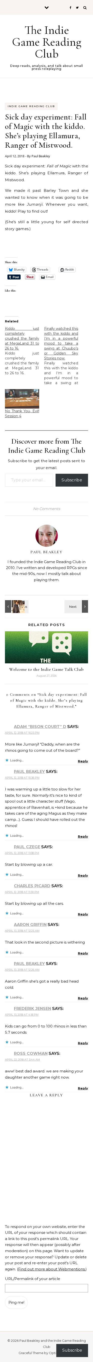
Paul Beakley (40, 156)
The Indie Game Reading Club (46, 42)
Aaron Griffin (30, 924)
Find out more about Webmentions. (52, 1269)
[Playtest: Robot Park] (16, 606)
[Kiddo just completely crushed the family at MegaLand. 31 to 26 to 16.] (24, 350)
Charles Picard (32, 886)
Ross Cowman (31, 1053)
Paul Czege (27, 847)
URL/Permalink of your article (32, 1278)
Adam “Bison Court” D (40, 726)
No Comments (46, 508)
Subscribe (72, 480)
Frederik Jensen (32, 1008)
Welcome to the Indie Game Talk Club (46, 669)
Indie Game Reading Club (31, 106)
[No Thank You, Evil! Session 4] (22, 399)
